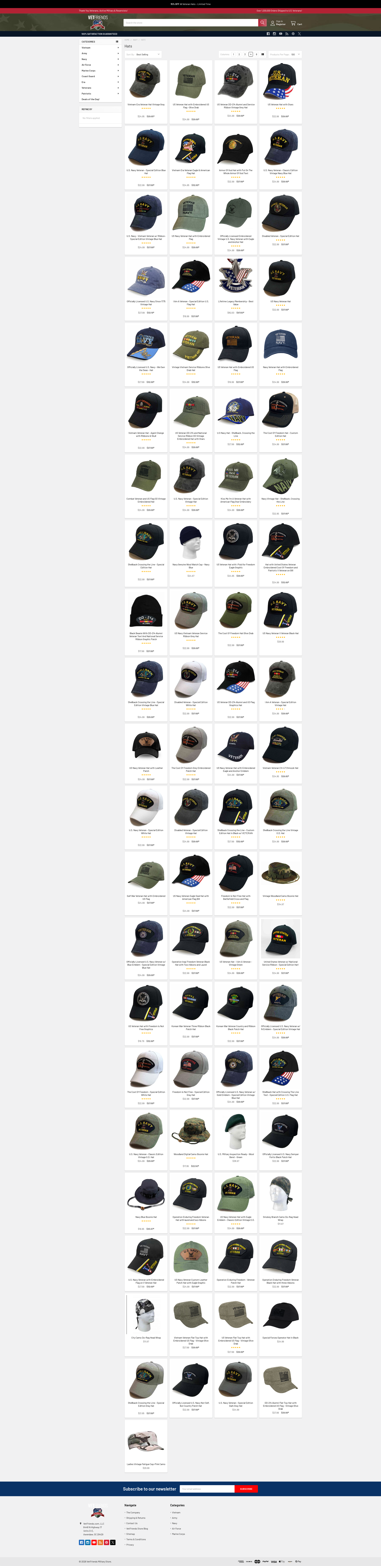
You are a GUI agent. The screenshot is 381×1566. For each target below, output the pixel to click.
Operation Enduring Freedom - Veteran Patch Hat (236, 1281)
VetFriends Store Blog (137, 1528)
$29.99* (195, 119)
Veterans (86, 87)
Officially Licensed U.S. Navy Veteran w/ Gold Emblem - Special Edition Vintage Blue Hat (235, 1094)
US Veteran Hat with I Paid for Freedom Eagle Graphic (236, 566)
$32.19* (150, 312)
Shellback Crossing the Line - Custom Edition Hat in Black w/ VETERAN (235, 831)
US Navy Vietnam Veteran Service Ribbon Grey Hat (190, 635)
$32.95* (195, 185)
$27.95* (285, 513)
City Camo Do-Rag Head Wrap (146, 1337)
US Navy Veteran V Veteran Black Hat (281, 633)
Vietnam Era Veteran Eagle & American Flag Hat (191, 172)
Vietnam (86, 47)
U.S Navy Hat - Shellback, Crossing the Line (236, 434)
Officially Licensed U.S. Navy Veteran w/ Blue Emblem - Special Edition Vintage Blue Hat (146, 964)
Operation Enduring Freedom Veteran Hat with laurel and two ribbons (191, 1218)
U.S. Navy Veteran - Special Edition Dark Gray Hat (236, 1404)
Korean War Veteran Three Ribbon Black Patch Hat (190, 1027)
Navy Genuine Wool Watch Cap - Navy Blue (190, 566)
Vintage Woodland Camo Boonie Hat (280, 895)
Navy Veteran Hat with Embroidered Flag (280, 368)
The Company (133, 1512)
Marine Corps (88, 70)
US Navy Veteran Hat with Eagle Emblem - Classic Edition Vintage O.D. (235, 1218)
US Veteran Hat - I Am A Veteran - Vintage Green (236, 963)
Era (83, 82)
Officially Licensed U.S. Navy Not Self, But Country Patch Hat (190, 1404)
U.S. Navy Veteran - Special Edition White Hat (146, 831)
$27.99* (150, 185)
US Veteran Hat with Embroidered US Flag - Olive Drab (191, 106)
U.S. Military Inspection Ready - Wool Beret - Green (236, 1155)
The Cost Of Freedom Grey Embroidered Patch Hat (190, 769)
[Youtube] (280, 33)
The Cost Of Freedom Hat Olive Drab (235, 633)
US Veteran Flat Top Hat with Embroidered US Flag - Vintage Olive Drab (235, 1340)
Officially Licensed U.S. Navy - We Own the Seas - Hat (146, 368)
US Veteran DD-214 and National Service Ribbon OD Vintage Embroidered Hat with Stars (191, 435)
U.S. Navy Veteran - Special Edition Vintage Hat (191, 500)
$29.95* (150, 116)
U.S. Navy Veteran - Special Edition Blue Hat (146, 172)
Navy (84, 59)
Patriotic (86, 93)
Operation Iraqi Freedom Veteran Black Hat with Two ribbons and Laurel (191, 963)
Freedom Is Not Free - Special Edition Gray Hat (191, 1093)
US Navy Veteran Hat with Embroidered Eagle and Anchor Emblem (236, 769)
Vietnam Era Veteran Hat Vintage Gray (146, 104)
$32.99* (150, 382)
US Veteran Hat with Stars (280, 104)
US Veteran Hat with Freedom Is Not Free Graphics (146, 1027)
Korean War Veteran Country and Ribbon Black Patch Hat (235, 1027)
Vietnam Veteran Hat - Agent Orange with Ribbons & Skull (146, 434)
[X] (299, 33)
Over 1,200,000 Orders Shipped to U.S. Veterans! (279, 10)
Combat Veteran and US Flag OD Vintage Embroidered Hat (146, 500)
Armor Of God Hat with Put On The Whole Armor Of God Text (235, 172)
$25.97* (150, 1228)
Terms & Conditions (136, 1539)
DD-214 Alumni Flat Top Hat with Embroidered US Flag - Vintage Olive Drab (280, 1405)
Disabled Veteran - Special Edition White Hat (191, 703)
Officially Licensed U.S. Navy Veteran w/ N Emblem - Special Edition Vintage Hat (280, 1027)
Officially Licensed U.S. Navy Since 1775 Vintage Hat (146, 303)
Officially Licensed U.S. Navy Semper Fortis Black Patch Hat (281, 1155)
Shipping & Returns (135, 1517)
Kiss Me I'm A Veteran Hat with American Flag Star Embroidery (235, 500)
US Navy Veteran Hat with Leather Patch (146, 769)
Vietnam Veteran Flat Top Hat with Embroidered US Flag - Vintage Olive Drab (191, 1340)
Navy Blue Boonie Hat (146, 1216)
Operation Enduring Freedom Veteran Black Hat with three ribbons (280, 1281)
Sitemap (130, 1533)
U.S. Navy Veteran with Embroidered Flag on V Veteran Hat (146, 1281)
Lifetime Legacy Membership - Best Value (235, 303)
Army (84, 53)
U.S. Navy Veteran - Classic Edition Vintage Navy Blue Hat (280, 172)
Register (281, 24)
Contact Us (132, 1523)
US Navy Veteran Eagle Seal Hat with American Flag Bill (191, 897)
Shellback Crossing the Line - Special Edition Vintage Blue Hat (146, 703)
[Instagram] (274, 33)
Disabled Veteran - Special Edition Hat (280, 235)
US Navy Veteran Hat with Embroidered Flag (191, 237)
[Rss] (287, 33)
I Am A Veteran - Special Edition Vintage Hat (280, 703)
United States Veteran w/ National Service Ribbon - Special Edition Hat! (280, 963)
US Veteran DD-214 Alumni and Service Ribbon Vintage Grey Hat (236, 106)
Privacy (130, 1544)
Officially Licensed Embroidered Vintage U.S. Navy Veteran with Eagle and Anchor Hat (236, 238)
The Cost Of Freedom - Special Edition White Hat (146, 1093)
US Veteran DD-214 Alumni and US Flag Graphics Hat (236, 703)
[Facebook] (268, 33)
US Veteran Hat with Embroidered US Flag (236, 368)
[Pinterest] (293, 33)
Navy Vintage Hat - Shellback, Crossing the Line (280, 500)
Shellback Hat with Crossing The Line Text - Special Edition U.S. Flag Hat (280, 1093)
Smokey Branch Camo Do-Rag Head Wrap (280, 1218)
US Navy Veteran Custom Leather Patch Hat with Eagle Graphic (190, 1281)
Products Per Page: (280, 54)
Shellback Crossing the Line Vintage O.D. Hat (280, 831)
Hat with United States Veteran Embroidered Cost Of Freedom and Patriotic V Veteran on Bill (281, 567)
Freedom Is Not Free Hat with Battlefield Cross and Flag (235, 897)
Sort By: (131, 54)
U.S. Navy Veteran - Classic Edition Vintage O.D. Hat (146, 1155)
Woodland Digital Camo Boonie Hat (191, 1154)
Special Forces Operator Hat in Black (281, 1337)
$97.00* (240, 312)
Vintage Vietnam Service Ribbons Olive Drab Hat (191, 368)
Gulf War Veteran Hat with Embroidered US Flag (146, 897)
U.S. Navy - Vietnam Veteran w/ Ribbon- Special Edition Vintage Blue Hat (146, 237)
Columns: (225, 54)
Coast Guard (88, 76)
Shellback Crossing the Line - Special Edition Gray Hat (146, 1404)
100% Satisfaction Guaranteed (99, 34)
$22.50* (195, 1166)
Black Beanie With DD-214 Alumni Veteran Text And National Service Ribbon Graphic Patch (146, 636)
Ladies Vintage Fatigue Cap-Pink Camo (146, 1464)
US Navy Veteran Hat (280, 301)
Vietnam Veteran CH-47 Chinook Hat (280, 767)
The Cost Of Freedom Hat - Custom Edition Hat (280, 434)
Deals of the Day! (91, 99)
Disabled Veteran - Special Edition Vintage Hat (191, 831)
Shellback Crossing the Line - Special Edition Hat (146, 566)
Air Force (86, 64)
